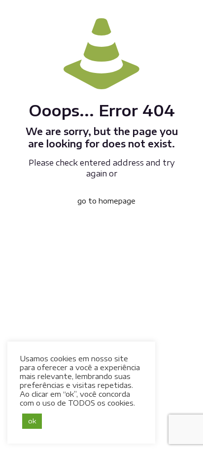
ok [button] (32, 421)
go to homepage (106, 201)
